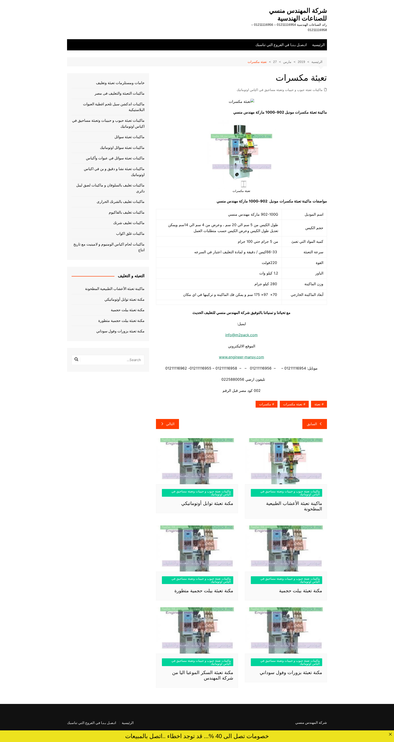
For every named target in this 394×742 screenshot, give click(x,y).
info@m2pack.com (241, 335)
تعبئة (317, 404)
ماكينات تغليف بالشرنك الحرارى (121, 202)
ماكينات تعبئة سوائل (129, 137)
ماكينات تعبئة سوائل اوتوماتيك (122, 148)
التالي (170, 424)
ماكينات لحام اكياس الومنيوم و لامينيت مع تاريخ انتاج (109, 247)
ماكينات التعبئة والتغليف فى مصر (120, 93)
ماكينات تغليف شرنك (129, 223)
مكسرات (265, 404)
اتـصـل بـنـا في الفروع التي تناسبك (281, 45)
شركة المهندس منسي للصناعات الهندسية (298, 14)
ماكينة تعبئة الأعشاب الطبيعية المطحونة (115, 289)
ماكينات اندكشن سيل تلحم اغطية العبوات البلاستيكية (114, 107)
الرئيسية (318, 45)
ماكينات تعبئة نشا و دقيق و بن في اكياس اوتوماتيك (114, 172)
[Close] (390, 734)
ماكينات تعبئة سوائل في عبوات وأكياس (115, 158)
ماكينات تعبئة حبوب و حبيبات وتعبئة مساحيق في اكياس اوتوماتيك (280, 90)
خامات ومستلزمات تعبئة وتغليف (120, 83)
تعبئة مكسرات (292, 404)
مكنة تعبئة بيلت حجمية (300, 590)
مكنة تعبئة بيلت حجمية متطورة (203, 590)
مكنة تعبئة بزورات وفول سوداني (291, 672)
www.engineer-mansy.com (241, 357)
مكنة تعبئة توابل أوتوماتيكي (207, 503)
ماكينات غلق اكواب (130, 233)
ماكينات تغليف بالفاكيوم (127, 212)
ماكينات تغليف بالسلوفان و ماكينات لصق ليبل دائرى (110, 188)
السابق (312, 424)
